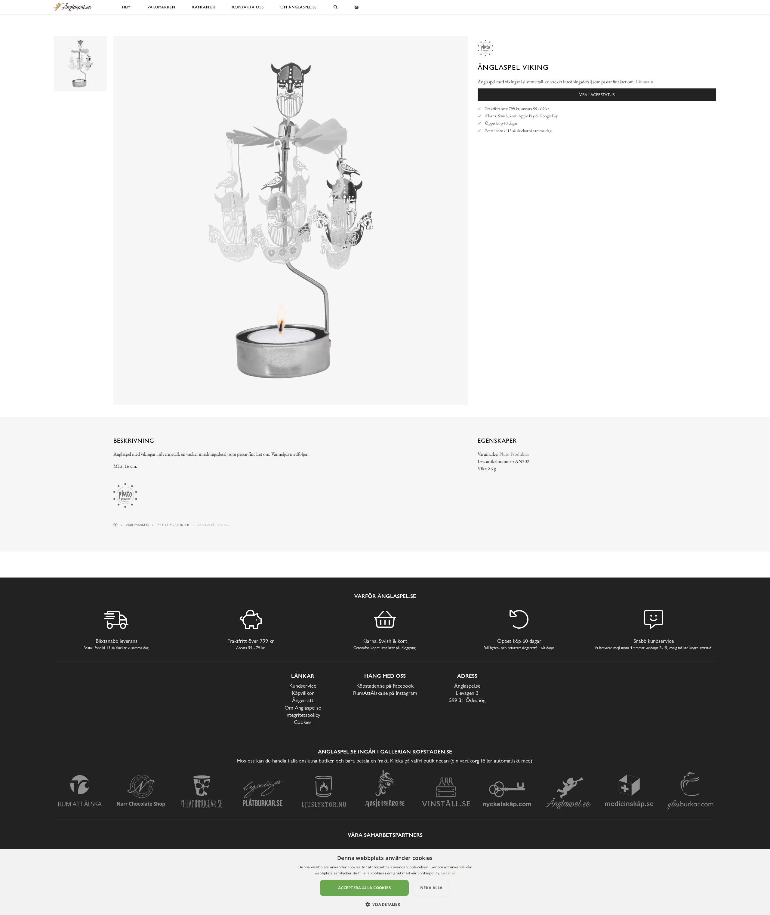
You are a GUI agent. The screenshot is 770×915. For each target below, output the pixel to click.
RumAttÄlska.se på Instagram (385, 693)
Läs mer (448, 873)
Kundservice (302, 685)
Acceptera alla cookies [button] (364, 887)
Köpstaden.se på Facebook (385, 685)
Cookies (303, 722)
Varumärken (161, 7)
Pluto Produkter (514, 454)
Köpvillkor (303, 693)
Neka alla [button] (431, 887)
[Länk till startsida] (115, 525)
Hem (126, 7)
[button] (385, 904)
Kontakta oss (248, 7)
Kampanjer (203, 7)
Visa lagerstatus (596, 94)
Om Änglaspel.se (298, 7)
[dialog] (385, 882)
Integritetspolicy (302, 715)
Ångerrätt (302, 700)
